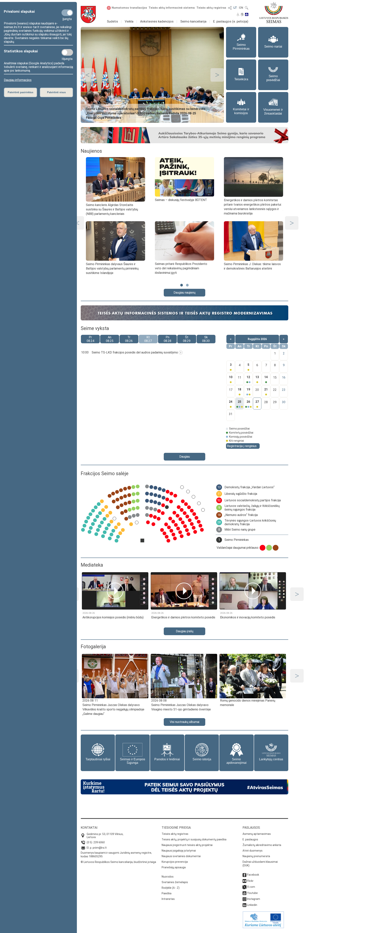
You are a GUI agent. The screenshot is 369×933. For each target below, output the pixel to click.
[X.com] (244, 886)
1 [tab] (182, 287)
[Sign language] (242, 15)
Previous (87, 75)
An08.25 (109, 339)
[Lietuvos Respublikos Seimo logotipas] (273, 12)
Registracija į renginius (242, 446)
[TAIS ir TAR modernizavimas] (184, 319)
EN (241, 7)
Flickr (250, 880)
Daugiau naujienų (184, 292)
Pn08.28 (167, 339)
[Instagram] (244, 898)
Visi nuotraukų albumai (184, 722)
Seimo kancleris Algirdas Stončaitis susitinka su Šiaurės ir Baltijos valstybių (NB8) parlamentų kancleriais (112, 209)
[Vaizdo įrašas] (181, 352)
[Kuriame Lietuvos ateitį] (263, 927)
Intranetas (168, 898)
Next (217, 75)
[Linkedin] (244, 904)
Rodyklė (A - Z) (171, 887)
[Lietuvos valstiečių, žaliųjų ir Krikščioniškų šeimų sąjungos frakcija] (269, 548)
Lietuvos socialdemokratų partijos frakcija (252, 500)
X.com (251, 886)
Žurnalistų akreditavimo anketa (262, 845)
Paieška (166, 893)
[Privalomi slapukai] (67, 12)
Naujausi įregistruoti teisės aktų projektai (187, 845)
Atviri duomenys (253, 850)
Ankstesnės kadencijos (157, 21)
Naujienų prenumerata (256, 856)
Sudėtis (112, 21)
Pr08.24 (90, 339)
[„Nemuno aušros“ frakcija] (275, 548)
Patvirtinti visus (56, 92)
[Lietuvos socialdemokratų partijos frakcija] (262, 548)
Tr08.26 (129, 339)
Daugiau (184, 456)
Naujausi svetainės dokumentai (181, 856)
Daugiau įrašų (184, 631)
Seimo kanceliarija (193, 21)
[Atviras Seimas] (184, 793)
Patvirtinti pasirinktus (20, 92)
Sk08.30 (206, 339)
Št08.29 (186, 339)
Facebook (253, 874)
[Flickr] (244, 880)
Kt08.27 (148, 339)
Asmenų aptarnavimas (257, 833)
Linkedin (252, 904)
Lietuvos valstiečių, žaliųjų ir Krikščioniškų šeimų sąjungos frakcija (252, 507)
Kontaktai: (89, 827)
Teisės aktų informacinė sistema (172, 7)
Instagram (253, 898)
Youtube (252, 892)
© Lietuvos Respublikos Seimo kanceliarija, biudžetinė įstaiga (118, 861)
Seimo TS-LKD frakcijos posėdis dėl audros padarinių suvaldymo (135, 352)
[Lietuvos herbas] (88, 14)
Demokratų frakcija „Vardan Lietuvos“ (249, 487)
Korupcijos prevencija (175, 861)
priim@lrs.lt (100, 847)
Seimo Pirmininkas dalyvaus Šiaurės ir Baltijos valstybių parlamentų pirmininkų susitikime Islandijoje (112, 268)
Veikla (129, 21)
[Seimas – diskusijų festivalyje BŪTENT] (184, 177)
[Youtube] (244, 892)
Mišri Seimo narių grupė (239, 529)
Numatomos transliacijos (129, 7)
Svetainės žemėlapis (175, 882)
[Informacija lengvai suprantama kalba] (246, 15)
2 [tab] (187, 287)
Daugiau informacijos (18, 80)
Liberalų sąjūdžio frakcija (240, 494)
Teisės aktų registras (211, 7)
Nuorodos (168, 876)
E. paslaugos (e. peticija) (230, 21)
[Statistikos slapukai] (67, 52)
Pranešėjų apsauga (174, 867)
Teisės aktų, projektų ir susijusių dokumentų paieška (194, 839)
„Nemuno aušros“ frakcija (241, 515)
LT (235, 7)
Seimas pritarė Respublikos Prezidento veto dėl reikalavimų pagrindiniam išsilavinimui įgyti (181, 268)
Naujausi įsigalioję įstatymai (179, 850)
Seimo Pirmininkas (236, 540)
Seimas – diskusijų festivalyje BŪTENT (181, 200)
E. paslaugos (250, 839)
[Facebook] (244, 874)
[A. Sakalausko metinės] (184, 142)
